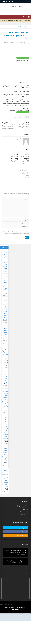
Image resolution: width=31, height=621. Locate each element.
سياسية (11, 42)
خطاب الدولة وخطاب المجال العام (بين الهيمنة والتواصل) (4, 454)
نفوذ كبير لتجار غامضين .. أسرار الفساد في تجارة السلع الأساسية (14, 157)
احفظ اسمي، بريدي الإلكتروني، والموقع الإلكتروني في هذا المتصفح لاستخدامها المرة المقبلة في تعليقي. (15, 232)
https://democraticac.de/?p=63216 (19, 110)
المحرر (19, 139)
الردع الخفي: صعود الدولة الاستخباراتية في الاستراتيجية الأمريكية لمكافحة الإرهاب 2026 (5, 478)
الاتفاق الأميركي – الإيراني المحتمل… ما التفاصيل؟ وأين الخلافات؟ (4, 259)
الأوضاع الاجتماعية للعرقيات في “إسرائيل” (23, 125)
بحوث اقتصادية (5, 320)
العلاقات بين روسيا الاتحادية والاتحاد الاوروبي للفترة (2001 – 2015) (16, 87)
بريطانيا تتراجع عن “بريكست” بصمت (4, 376)
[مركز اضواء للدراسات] (15, 6)
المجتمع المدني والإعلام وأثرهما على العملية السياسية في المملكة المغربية (8, 126)
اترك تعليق (6, 42)
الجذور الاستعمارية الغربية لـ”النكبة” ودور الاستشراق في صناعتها (5, 355)
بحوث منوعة (6, 409)
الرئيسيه (26, 26)
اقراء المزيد (5, 271)
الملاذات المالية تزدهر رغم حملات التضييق (5, 333)
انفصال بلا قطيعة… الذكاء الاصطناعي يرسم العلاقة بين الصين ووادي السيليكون (5, 399)
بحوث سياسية (5, 269)
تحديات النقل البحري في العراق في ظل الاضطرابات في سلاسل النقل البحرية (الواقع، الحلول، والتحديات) (5, 427)
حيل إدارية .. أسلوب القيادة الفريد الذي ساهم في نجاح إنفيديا (24, 173)
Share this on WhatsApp (23, 58)
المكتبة (20, 26)
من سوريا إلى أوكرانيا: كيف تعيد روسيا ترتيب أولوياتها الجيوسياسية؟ (24, 158)
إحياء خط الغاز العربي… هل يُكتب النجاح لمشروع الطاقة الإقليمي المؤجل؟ (4, 308)
